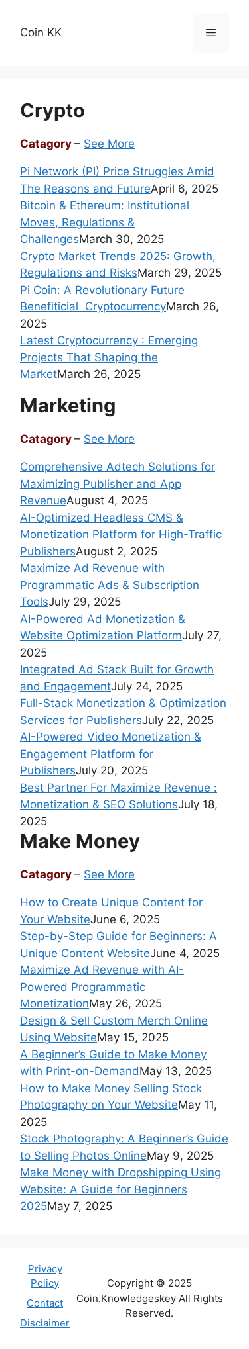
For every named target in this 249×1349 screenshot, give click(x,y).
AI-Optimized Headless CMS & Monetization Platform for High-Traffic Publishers (121, 534)
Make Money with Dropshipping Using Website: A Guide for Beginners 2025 (120, 1189)
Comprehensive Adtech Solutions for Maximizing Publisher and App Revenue (117, 483)
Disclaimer (45, 1323)
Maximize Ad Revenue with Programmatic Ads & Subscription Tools (109, 584)
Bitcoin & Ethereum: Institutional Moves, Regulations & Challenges (104, 222)
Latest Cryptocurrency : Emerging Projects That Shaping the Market (109, 357)
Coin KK (41, 32)
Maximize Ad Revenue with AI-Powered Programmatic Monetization (102, 986)
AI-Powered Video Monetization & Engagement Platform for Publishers (110, 753)
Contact (45, 1303)
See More (109, 143)
